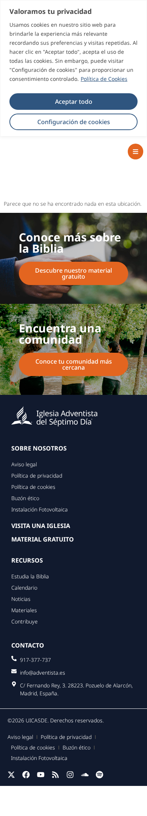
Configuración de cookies (73, 122)
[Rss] (55, 774)
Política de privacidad (36, 475)
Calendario (24, 587)
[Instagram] (70, 774)
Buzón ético (25, 498)
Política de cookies (33, 486)
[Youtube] (40, 774)
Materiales (24, 610)
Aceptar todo (73, 101)
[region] (73, 68)
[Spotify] (99, 774)
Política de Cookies (104, 78)
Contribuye (24, 621)
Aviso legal (24, 464)
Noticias (21, 598)
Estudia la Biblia (30, 576)
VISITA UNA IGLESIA (40, 526)
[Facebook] (26, 774)
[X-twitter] (11, 774)
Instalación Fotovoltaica (39, 509)
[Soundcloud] (85, 774)
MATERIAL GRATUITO (42, 539)
